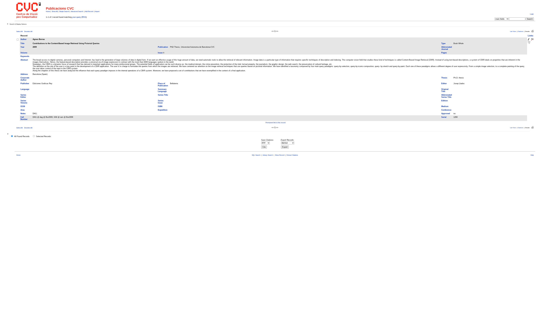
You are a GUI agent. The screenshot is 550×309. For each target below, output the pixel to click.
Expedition (162, 110)
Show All (54, 11)
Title (22, 43)
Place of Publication (163, 84)
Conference (446, 110)
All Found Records (22, 136)
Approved (445, 113)
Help (532, 155)
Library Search (268, 155)
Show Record (279, 155)
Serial (443, 117)
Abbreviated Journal (446, 48)
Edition (444, 101)
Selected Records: (43, 136)
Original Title (444, 90)
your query (76, 17)
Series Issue (160, 102)
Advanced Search (77, 11)
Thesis (444, 78)
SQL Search (256, 155)
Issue (160, 53)
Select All (19, 31)
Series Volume (23, 102)
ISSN (22, 106)
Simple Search (64, 11)
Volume (23, 53)
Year (22, 47)
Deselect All (28, 31)
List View (513, 31)
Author (23, 39)
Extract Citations (292, 155)
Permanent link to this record (275, 122)
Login (532, 14)
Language (24, 89)
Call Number (24, 118)
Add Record (89, 11)
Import (97, 11)
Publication (163, 47)
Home (48, 11)
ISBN (160, 106)
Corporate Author (24, 79)
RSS (84, 17)
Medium (444, 106)
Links (530, 35)
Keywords (24, 56)
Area (22, 110)
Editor (444, 83)
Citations (520, 31)
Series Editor (23, 96)
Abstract (24, 60)
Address (24, 74)
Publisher (24, 83)
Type (443, 43)
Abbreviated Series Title (446, 96)
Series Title (163, 95)
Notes (22, 113)
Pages (444, 53)
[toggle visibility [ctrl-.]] (8, 134)
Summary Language (162, 90)
